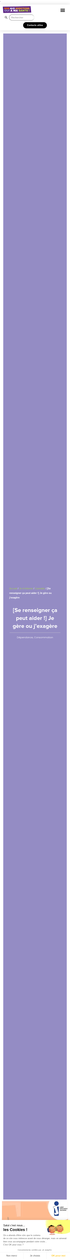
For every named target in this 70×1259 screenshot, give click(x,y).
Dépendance (25, 637)
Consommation (43, 637)
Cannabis (40, 588)
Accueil (13, 588)
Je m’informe (26, 588)
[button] (62, 10)
